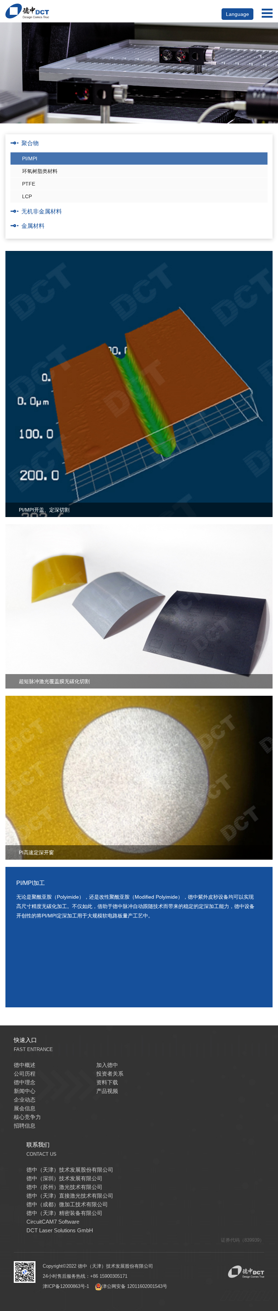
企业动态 (24, 1100)
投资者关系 (109, 1074)
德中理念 (24, 1082)
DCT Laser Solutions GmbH (59, 1230)
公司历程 (24, 1074)
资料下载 (107, 1082)
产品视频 (107, 1091)
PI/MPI (29, 158)
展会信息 (24, 1108)
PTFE (28, 184)
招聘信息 (24, 1126)
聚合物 (30, 143)
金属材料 (33, 226)
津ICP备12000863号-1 (66, 1286)
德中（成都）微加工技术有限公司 (67, 1204)
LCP (27, 196)
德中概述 (24, 1065)
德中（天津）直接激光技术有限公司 (69, 1196)
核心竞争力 (27, 1117)
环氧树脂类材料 (40, 171)
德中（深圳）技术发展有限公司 (64, 1178)
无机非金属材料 (41, 211)
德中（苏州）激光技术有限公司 (64, 1187)
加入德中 (107, 1065)
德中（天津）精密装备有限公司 (64, 1213)
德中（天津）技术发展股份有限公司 (69, 1170)
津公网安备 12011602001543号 (134, 1286)
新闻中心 (24, 1091)
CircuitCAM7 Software (52, 1222)
